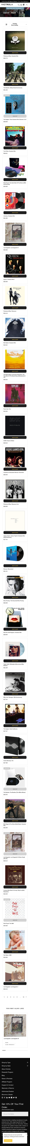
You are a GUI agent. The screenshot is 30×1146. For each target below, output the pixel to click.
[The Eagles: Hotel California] (15, 714)
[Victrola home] (7, 4)
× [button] (26, 1134)
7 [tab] (23, 1050)
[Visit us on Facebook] (4, 1098)
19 (23, 997)
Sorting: (14, 24)
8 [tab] (26, 1050)
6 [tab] (19, 1050)
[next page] (26, 997)
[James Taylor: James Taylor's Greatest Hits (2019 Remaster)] (15, 521)
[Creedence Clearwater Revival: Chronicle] (15, 457)
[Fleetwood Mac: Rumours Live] (15, 489)
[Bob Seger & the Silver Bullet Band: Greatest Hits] (15, 809)
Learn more (8, 1140)
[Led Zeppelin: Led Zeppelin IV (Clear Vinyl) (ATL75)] (15, 842)
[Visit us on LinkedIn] (7, 1098)
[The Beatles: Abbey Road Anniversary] (15, 72)
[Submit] (26, 1114)
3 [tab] (10, 1050)
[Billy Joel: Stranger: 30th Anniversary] (15, 682)
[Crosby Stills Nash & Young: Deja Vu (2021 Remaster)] (15, 875)
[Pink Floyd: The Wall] (15, 908)
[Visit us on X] (13, 1098)
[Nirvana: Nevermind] (15, 554)
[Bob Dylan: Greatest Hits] (15, 328)
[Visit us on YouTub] (9, 1098)
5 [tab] (16, 1050)
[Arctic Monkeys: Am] (15, 745)
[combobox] (19, 5)
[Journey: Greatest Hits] (15, 201)
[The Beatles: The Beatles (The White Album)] (15, 777)
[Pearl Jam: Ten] (15, 394)
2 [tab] (7, 1050)
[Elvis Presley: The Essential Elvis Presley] (15, 585)
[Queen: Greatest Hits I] (15, 264)
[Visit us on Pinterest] (16, 1098)
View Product (9, 1044)
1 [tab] (4, 1050)
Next (15, 1049)
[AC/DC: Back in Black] (15, 425)
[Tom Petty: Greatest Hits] (15, 136)
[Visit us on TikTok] (11, 1098)
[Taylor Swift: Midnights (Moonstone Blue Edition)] (15, 649)
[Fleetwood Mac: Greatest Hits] (15, 41)
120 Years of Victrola (12, 1)
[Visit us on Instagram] (2, 1098)
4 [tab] (13, 1050)
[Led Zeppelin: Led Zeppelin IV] (15, 232)
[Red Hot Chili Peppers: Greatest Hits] (15, 617)
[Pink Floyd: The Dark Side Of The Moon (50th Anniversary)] (15, 168)
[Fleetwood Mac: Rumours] (15, 296)
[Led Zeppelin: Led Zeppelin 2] (15, 972)
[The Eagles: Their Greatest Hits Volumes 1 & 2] (15, 104)
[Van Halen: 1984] (15, 940)
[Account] (21, 5)
